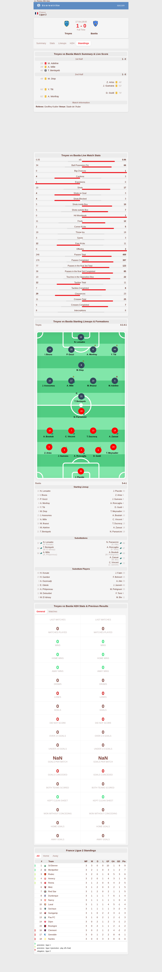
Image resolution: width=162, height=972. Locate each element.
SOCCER (121, 6)
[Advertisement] (81, 132)
